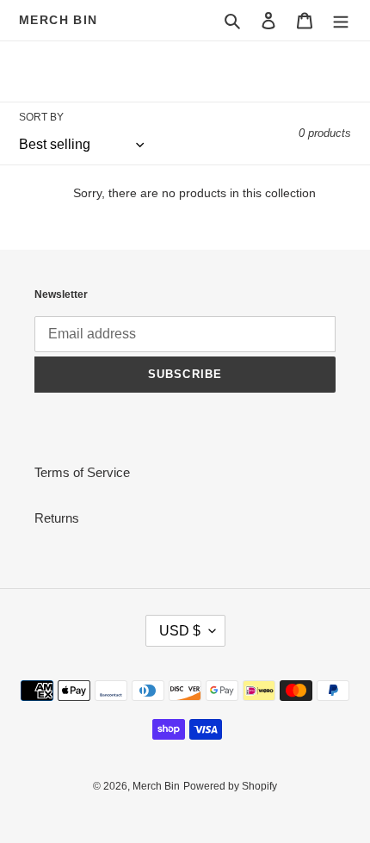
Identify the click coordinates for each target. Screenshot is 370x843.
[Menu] (341, 20)
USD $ (179, 630)
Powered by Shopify (230, 786)
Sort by (41, 117)
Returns (56, 518)
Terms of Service (82, 472)
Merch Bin (58, 20)
